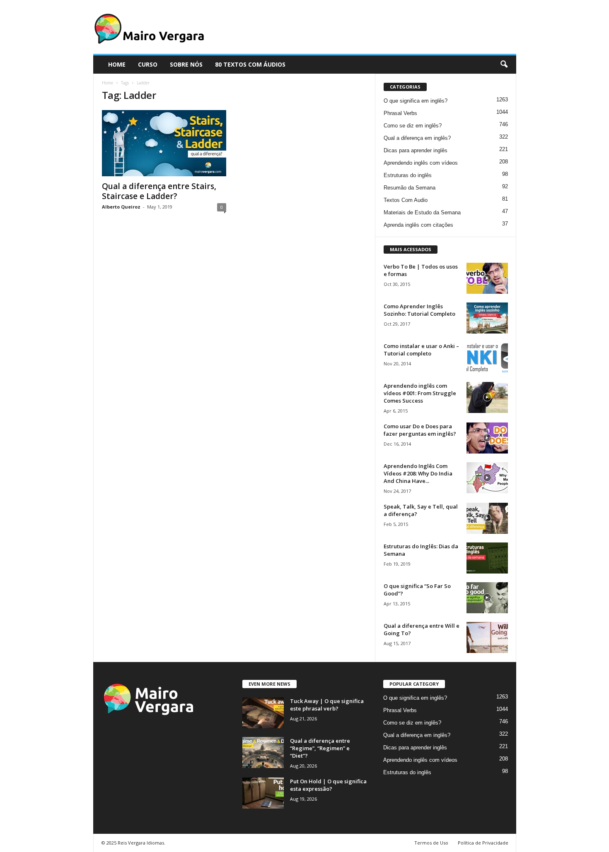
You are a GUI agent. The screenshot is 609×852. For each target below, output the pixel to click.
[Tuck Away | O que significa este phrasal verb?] (263, 712)
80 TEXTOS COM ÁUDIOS (250, 64)
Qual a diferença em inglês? (417, 138)
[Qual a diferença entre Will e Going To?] (487, 637)
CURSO (147, 64)
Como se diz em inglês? (413, 125)
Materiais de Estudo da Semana (422, 212)
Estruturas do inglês (408, 175)
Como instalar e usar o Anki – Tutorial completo (421, 349)
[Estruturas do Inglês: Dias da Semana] (487, 558)
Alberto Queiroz (121, 207)
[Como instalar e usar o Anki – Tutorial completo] (487, 357)
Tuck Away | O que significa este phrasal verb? (327, 704)
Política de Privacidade (483, 843)
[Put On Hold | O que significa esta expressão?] (263, 793)
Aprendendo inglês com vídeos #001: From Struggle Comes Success (420, 393)
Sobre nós (186, 64)
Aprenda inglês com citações (418, 225)
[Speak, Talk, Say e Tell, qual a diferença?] (487, 518)
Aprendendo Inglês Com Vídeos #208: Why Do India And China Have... (418, 473)
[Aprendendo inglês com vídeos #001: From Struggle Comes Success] (487, 397)
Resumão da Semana (409, 188)
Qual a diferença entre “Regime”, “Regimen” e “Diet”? (320, 748)
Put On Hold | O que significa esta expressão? (328, 785)
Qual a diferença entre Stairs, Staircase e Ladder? (159, 191)
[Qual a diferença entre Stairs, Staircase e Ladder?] (164, 143)
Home (107, 83)
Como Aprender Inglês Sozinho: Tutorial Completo (419, 309)
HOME (117, 64)
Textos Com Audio (406, 200)
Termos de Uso (431, 843)
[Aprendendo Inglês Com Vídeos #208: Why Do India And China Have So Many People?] (487, 477)
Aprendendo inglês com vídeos (421, 163)
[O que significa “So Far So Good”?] (487, 597)
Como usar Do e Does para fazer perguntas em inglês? (420, 429)
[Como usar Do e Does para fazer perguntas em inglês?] (487, 438)
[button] (504, 64)
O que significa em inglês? (415, 101)
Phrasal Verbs (400, 113)
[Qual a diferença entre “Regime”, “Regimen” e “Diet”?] (263, 752)
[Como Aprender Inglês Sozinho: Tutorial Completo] (487, 318)
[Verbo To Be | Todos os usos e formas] (487, 278)
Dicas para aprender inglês (415, 150)
